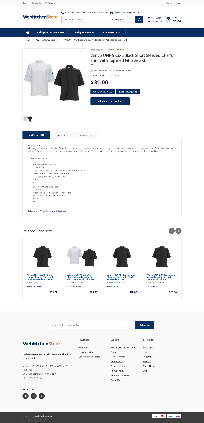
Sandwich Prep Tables (89, 356)
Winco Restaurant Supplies (46, 39)
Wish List (147, 361)
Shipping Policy (118, 366)
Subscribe (145, 325)
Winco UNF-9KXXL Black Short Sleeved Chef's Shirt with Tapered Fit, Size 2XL (41, 277)
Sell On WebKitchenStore (123, 347)
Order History (149, 366)
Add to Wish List (100, 71)
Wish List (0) (156, 18)
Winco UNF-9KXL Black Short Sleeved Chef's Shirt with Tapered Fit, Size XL (161, 277)
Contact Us (36, 3)
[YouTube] (42, 396)
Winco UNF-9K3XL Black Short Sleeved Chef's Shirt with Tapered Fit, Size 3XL (95, 39)
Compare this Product (122, 71)
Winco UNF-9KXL (153, 287)
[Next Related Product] (178, 231)
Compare (156, 21)
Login (179, 3)
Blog (145, 370)
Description (36, 134)
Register (169, 3)
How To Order (118, 356)
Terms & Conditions (120, 375)
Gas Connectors (86, 352)
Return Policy (117, 361)
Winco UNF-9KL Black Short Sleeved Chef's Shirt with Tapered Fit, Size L (121, 277)
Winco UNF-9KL (113, 287)
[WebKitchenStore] (41, 346)
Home (24, 3)
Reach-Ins (84, 347)
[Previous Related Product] (172, 231)
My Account (50, 3)
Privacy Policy (117, 370)
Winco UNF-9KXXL (34, 287)
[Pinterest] (34, 396)
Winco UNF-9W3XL (74, 287)
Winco (92, 64)
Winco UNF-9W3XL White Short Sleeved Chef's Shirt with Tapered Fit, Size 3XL (81, 277)
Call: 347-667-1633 (102, 91)
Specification (62, 135)
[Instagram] (25, 396)
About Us (115, 379)
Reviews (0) (86, 135)
